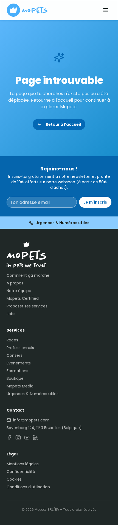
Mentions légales (23, 464)
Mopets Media (20, 386)
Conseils (15, 355)
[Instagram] (18, 437)
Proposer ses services (27, 306)
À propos (15, 283)
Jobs (11, 313)
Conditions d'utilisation (28, 487)
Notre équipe (19, 290)
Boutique (15, 378)
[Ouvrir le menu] (105, 10)
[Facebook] (9, 437)
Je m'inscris (95, 202)
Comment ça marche (28, 275)
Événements (19, 363)
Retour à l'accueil (63, 124)
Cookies (14, 479)
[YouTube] (27, 437)
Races (12, 340)
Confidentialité (21, 471)
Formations (17, 370)
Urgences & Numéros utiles (62, 223)
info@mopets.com (31, 420)
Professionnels (20, 347)
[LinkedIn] (35, 437)
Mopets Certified (23, 298)
